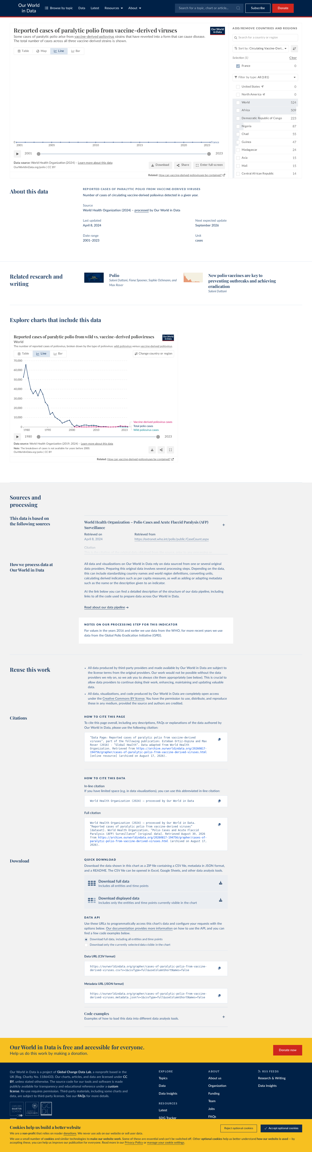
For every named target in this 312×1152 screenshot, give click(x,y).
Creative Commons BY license (124, 698)
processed (142, 210)
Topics (163, 1078)
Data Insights (168, 1093)
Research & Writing (272, 1078)
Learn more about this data (95, 162)
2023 (219, 153)
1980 (28, 436)
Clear (293, 57)
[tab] (23, 51)
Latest (95, 8)
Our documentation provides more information (139, 928)
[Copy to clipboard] (214, 739)
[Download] (152, 450)
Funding (213, 1093)
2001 (28, 153)
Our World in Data (29, 8)
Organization (217, 1086)
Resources (112, 8)
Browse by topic (61, 8)
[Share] (161, 450)
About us (214, 1078)
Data (81, 8)
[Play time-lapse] (17, 154)
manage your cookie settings (165, 1142)
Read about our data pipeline (104, 607)
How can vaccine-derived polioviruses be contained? (190, 175)
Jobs (211, 1109)
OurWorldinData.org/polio (30, 167)
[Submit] (238, 8)
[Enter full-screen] (170, 450)
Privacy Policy (134, 1142)
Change (155, 353)
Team (212, 1101)
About (132, 8)
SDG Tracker (167, 1118)
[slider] (38, 153)
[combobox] (209, 8)
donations (69, 1133)
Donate (283, 8)
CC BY (52, 167)
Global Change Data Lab (74, 1072)
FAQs (81, 1096)
